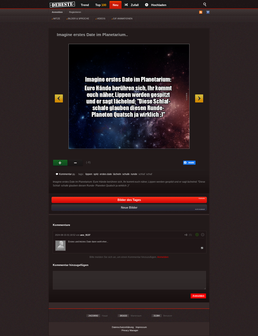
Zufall (135, 5)
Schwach (75, 163)
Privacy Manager (130, 330)
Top (100, 5)
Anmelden (57, 12)
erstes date (106, 174)
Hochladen (158, 5)
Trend (85, 5)
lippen (88, 174)
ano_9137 (85, 235)
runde (134, 174)
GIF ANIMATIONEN (122, 18)
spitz (96, 174)
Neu (115, 5)
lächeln (117, 174)
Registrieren (75, 12)
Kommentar (67, 174)
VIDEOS (100, 18)
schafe (126, 174)
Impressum (141, 327)
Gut (60, 163)
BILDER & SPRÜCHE (78, 18)
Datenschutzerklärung (123, 327)
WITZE (56, 18)
